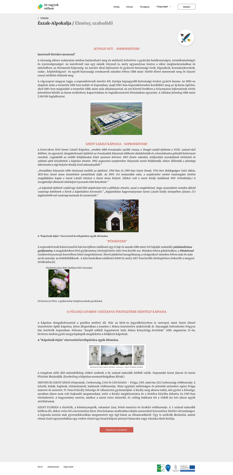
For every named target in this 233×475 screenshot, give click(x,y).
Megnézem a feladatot (116, 429)
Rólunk (129, 6)
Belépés (186, 6)
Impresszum (53, 466)
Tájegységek (162, 6)
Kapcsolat (68, 466)
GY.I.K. (40, 466)
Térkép (116, 6)
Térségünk (145, 6)
